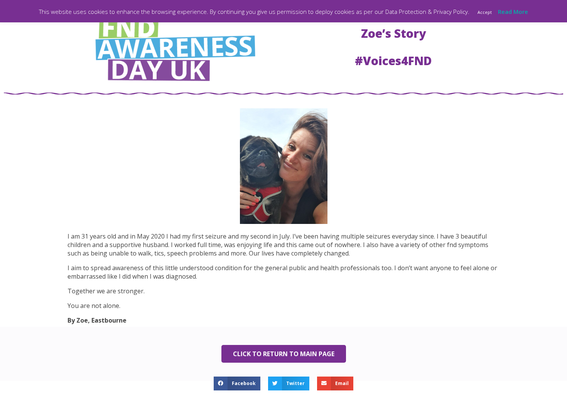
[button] (237, 383)
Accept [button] (485, 12)
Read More (513, 11)
